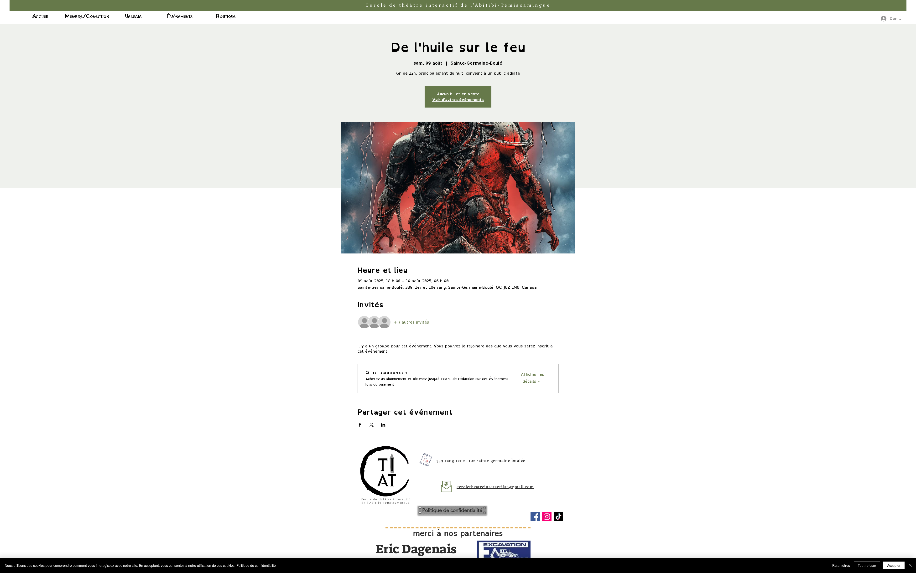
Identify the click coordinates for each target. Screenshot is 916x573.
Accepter (893, 565)
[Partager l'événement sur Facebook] (360, 425)
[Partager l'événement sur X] (371, 425)
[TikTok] (558, 516)
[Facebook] (535, 516)
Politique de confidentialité (256, 565)
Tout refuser (867, 565)
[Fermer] (910, 565)
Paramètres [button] (841, 565)
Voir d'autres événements (458, 99)
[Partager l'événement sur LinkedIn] (383, 425)
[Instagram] (547, 516)
